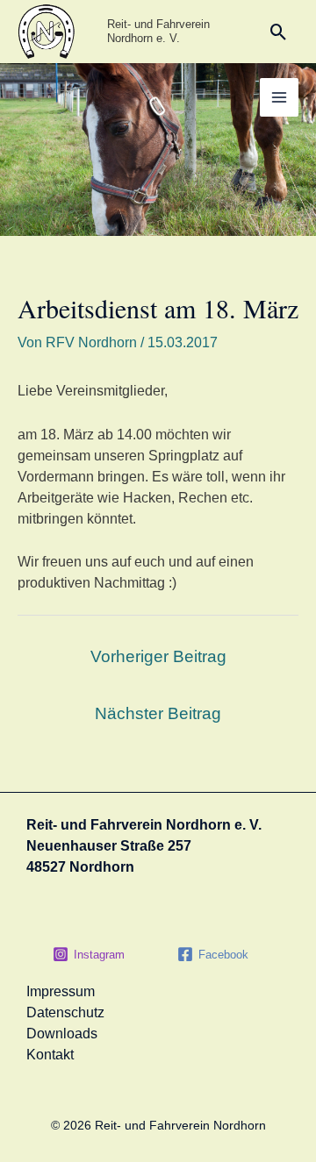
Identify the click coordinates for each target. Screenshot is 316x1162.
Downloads (61, 1033)
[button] (279, 32)
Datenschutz (65, 1012)
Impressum (60, 991)
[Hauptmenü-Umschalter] (279, 97)
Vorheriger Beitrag (158, 656)
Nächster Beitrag (158, 713)
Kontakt (50, 1054)
